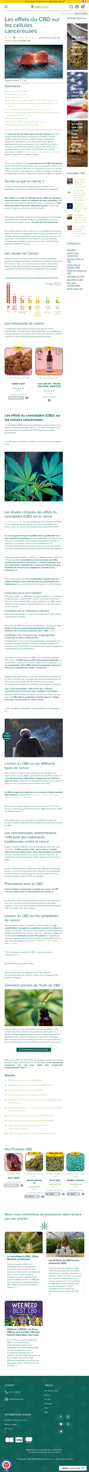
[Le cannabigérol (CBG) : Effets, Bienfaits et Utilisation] (24, 1242)
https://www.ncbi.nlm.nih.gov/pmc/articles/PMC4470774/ (31, 1116)
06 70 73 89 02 (81, 14)
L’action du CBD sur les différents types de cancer (28, 109)
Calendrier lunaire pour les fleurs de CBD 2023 (81, 207)
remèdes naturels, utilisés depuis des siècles (42, 152)
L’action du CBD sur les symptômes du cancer (26, 121)
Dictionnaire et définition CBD (73, 266)
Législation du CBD (75, 276)
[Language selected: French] (84, 1)
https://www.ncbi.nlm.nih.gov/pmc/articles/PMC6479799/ (32, 1133)
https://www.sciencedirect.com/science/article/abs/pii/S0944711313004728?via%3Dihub (35, 1109)
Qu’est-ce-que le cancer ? (18, 91)
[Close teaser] (13, 730)
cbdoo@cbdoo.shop (16, 1399)
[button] (6, 7)
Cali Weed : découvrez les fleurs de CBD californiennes (80, 219)
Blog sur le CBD (27, 38)
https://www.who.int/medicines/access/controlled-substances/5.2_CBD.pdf (28, 1127)
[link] (71, 7)
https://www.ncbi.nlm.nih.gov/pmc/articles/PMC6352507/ (31, 1085)
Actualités (71, 250)
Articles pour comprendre (72, 254)
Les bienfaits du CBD (13, 522)
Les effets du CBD (75, 279)
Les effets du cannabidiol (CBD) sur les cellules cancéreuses (32, 100)
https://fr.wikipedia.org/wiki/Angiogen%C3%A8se (28, 1095)
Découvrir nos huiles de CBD (33, 1050)
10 (50, 925)
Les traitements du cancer (18, 97)
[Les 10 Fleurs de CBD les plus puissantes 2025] (65, 1244)
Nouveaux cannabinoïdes (73, 284)
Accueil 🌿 (10, 38)
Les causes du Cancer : (17, 94)
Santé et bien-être (75, 289)
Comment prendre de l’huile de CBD (22, 124)
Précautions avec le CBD (17, 118)
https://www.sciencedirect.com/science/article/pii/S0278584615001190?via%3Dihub (35, 1101)
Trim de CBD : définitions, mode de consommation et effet (80, 231)
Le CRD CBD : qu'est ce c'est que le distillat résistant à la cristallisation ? (79, 195)
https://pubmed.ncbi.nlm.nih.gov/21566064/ (25, 1080)
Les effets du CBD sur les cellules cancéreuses (80, 183)
